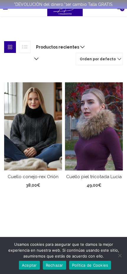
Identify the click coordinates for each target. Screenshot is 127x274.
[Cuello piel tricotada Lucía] (94, 125)
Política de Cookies (90, 265)
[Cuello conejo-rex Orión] (33, 125)
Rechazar (54, 265)
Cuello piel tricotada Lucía (94, 176)
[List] (25, 47)
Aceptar (29, 265)
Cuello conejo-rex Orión (33, 176)
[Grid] (10, 47)
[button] (59, 47)
